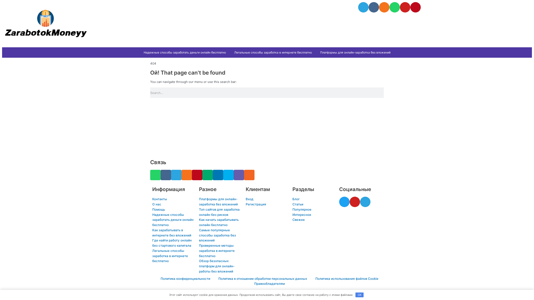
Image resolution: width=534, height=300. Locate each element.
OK (359, 294)
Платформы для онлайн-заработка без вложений (355, 52)
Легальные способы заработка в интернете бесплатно (273, 52)
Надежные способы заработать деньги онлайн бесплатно (185, 52)
